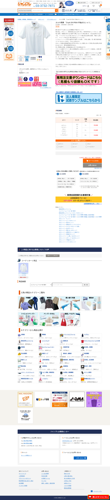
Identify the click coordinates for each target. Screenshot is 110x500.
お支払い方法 (67, 481)
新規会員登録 (67, 488)
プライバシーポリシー (25, 478)
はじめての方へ (82, 2)
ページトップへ (97, 491)
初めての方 (67, 473)
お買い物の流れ (68, 476)
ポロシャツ (62, 220)
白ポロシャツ (70, 228)
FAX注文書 (44, 476)
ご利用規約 (22, 476)
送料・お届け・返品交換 (48, 483)
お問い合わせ (80, 458)
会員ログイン (67, 483)
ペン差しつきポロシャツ (73, 236)
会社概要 (21, 483)
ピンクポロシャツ (71, 220)
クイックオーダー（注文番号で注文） (81, 10)
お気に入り (94, 6)
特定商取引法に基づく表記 (26, 481)
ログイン (85, 6)
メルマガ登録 (67, 485)
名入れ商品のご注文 (69, 478)
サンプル (43, 481)
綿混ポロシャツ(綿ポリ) (72, 232)
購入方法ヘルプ (98, 168)
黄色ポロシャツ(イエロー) (73, 224)
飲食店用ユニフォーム (65, 209)
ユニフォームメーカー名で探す (67, 211)
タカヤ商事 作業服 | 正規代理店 (85, 215)
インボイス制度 (23, 485)
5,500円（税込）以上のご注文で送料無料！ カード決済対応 (36, 14)
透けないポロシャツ (71, 230)
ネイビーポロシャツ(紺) (72, 226)
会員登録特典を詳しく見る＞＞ (93, 203)
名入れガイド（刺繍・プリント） (96, 10)
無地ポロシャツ (70, 234)
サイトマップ (22, 473)
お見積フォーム (45, 478)
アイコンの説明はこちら (45, 87)
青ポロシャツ (70, 222)
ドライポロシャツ (71, 242)
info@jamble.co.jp (67, 440)
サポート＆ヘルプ (96, 2)
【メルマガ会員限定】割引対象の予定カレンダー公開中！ (73, 14)
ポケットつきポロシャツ (73, 238)
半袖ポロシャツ (70, 240)
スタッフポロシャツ (77, 213)
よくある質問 (45, 473)
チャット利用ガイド (26, 455)
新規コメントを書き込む (53, 255)
